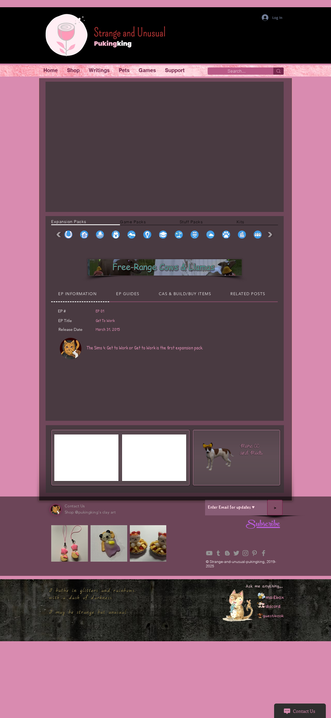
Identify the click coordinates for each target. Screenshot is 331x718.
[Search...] (278, 71)
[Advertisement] (165, 681)
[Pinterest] (254, 553)
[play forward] (269, 234)
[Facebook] (263, 553)
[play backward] (60, 234)
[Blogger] (227, 553)
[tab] (85, 222)
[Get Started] (234, 457)
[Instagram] (245, 553)
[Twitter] (236, 553)
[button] (74, 70)
